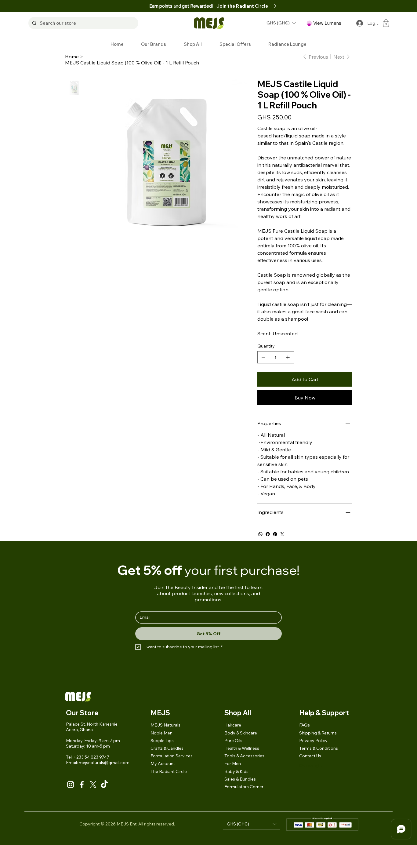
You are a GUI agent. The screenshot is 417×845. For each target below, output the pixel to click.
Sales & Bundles (240, 779)
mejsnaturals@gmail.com (104, 762)
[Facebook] (268, 534)
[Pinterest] (275, 534)
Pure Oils (233, 740)
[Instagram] (70, 784)
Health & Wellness (241, 748)
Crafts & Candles (166, 748)
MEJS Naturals (165, 725)
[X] (93, 784)
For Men (232, 763)
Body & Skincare (240, 733)
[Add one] (288, 357)
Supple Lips (162, 740)
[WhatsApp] (260, 534)
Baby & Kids (236, 771)
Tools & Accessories (244, 756)
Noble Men (161, 733)
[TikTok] (104, 784)
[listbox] (281, 23)
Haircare (232, 725)
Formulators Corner (243, 786)
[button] (281, 23)
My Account (162, 763)
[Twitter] (282, 534)
